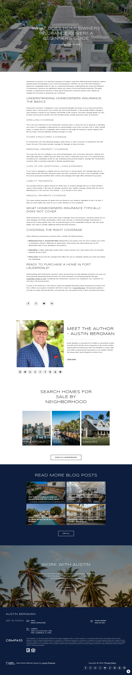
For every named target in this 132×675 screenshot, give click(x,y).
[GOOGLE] (50, 372)
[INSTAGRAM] (40, 372)
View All (66, 533)
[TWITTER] (100, 668)
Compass (65, 638)
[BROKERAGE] (20, 372)
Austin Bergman (79, 288)
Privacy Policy (110, 663)
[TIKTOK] (35, 372)
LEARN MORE (71, 359)
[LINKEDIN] (30, 372)
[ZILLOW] (55, 372)
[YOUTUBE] (25, 372)
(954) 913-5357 (100, 622)
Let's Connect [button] (66, 587)
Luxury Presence (48, 663)
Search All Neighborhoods (66, 457)
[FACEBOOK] (45, 372)
